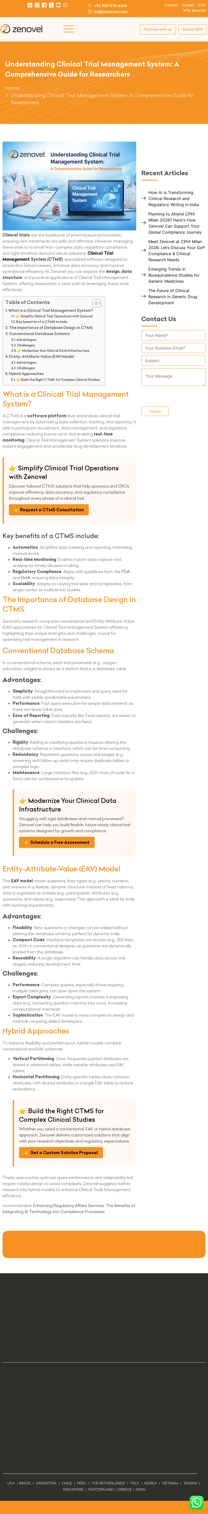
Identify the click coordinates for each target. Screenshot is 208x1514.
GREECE (124, 1489)
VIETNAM (170, 1483)
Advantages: (26, 340)
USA (11, 1483)
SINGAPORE (73, 1489)
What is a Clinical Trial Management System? (50, 310)
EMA (25, 577)
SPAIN (140, 1489)
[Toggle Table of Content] (94, 303)
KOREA (151, 1483)
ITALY (134, 1483)
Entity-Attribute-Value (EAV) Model (41, 356)
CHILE (67, 1483)
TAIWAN (190, 1483)
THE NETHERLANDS (108, 1483)
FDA (126, 571)
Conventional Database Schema (39, 334)
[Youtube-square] (58, 5)
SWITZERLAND (101, 1489)
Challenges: (26, 345)
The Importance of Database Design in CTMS (51, 327)
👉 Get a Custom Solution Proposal (61, 1152)
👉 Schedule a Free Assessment (57, 842)
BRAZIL (25, 1483)
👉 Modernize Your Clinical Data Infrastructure (53, 350)
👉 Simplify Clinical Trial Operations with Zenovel (54, 316)
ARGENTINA (47, 1483)
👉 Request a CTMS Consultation (49, 509)
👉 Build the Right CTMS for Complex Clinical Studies (58, 380)
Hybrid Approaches (26, 373)
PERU (81, 1483)
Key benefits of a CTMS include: (42, 322)
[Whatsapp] (65, 5)
